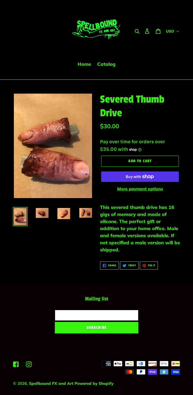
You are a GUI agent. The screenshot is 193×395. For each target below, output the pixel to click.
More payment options (140, 188)
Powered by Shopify (94, 383)
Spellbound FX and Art (52, 383)
